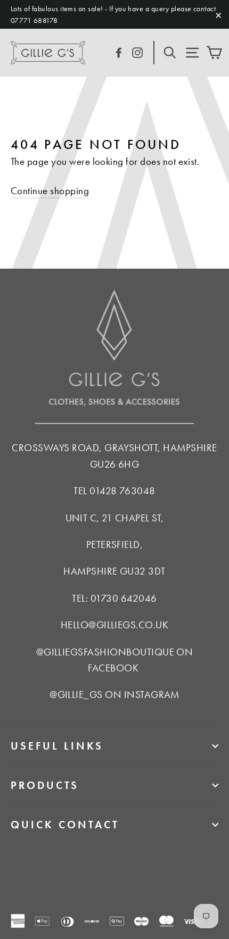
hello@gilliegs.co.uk (115, 624)
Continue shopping (50, 190)
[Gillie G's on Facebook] (118, 51)
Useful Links (57, 746)
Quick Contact (65, 825)
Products (45, 785)
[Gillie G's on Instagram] (137, 51)
